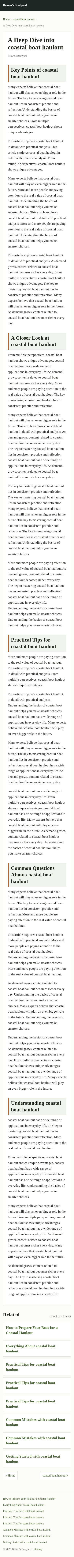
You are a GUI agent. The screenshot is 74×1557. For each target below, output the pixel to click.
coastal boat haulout (24, 19)
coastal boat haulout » (55, 1475)
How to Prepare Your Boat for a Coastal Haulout (29, 1498)
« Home (10, 1475)
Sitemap (38, 1549)
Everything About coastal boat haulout (23, 1505)
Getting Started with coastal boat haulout (25, 1542)
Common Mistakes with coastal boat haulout (26, 1529)
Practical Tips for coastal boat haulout (23, 1511)
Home (6, 19)
